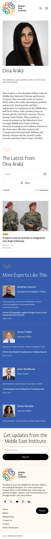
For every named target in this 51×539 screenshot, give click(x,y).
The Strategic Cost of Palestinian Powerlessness (23, 389)
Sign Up (25, 457)
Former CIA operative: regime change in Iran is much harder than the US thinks (25, 313)
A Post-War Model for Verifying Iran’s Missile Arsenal (25, 352)
